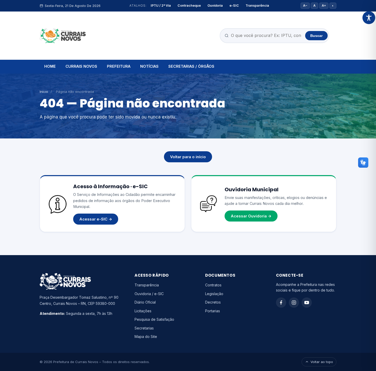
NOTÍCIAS (149, 66)
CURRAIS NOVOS (81, 66)
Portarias (212, 311)
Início (44, 91)
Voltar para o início (188, 156)
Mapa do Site (146, 336)
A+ (324, 5)
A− (305, 5)
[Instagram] (294, 302)
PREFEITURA (118, 66)
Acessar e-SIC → (95, 219)
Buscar (316, 36)
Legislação (214, 294)
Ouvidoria (215, 5)
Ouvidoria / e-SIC (149, 294)
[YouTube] (307, 302)
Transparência (257, 5)
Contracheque (189, 5)
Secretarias (144, 328)
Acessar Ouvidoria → (251, 216)
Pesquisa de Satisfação (154, 319)
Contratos (213, 285)
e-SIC (234, 5)
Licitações (143, 311)
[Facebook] (281, 302)
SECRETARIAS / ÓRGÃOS (191, 66)
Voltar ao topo (322, 362)
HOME (50, 66)
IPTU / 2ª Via (161, 5)
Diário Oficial (145, 302)
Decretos (213, 302)
